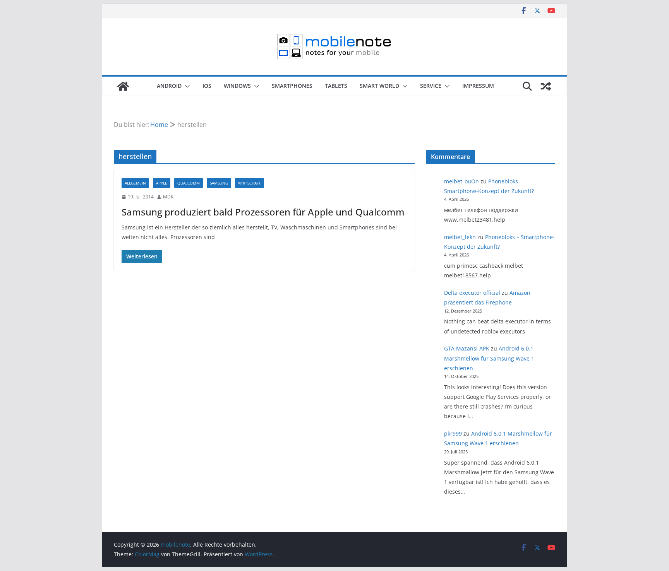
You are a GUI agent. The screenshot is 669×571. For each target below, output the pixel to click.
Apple (161, 183)
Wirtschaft (249, 183)
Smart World (379, 85)
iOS (206, 85)
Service (430, 85)
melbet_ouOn (461, 181)
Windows (237, 85)
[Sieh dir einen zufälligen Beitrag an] (546, 86)
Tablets (336, 85)
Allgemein (135, 183)
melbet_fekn (460, 237)
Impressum (478, 85)
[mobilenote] (123, 86)
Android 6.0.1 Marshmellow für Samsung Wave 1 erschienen (489, 358)
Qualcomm (188, 183)
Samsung (219, 183)
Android (169, 85)
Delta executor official (472, 292)
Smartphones (292, 85)
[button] (186, 86)
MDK (168, 196)
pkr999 (453, 433)
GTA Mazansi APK (466, 348)
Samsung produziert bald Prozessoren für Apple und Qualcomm (263, 211)
